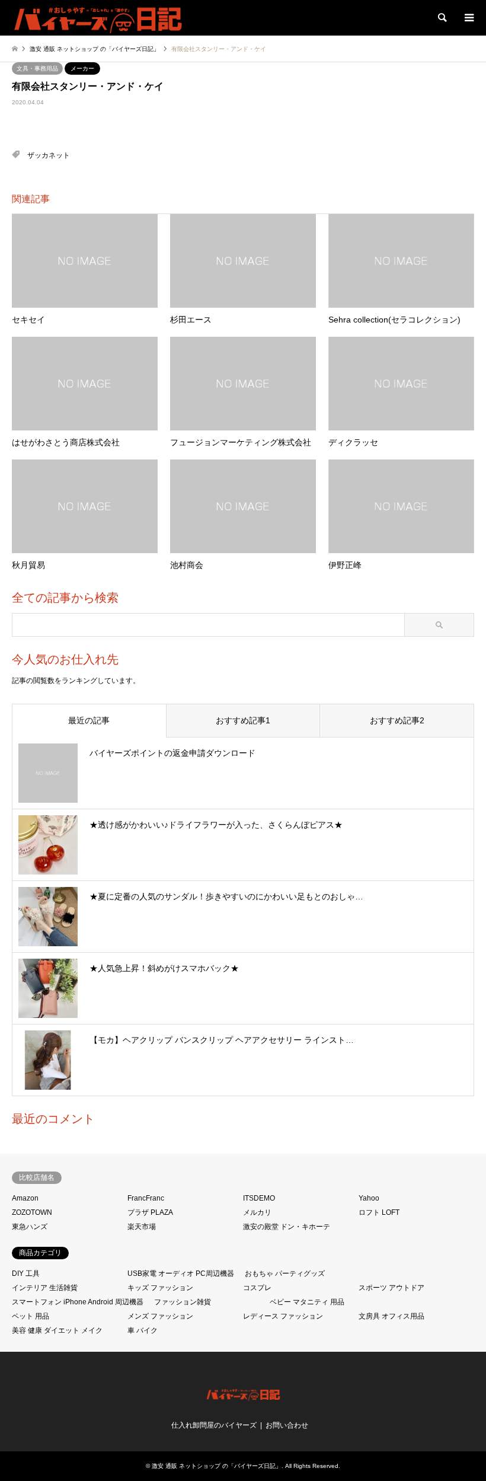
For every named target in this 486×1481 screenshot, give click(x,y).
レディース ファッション (283, 1316)
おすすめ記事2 (397, 720)
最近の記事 (89, 720)
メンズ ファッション (160, 1316)
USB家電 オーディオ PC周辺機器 (180, 1273)
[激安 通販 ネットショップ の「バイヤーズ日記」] (99, 18)
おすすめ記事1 (243, 720)
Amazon (25, 1198)
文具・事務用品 (37, 68)
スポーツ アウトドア (391, 1288)
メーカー (82, 68)
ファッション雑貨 (182, 1302)
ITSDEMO (259, 1198)
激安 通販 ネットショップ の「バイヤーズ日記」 (217, 1466)
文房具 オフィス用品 (391, 1316)
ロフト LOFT (379, 1212)
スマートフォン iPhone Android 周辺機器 (77, 1302)
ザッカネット (48, 155)
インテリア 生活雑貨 (45, 1288)
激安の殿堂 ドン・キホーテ (286, 1227)
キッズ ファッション (160, 1288)
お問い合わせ (287, 1425)
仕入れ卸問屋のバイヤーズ (214, 1425)
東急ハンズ (29, 1227)
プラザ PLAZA (150, 1212)
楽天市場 (141, 1227)
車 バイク (142, 1330)
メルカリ (257, 1212)
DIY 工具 (26, 1273)
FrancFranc (145, 1198)
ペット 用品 (30, 1316)
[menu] (468, 18)
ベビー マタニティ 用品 (307, 1302)
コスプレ (257, 1288)
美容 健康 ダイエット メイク (57, 1330)
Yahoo (369, 1198)
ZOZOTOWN (32, 1212)
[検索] (441, 18)
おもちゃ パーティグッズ (285, 1273)
